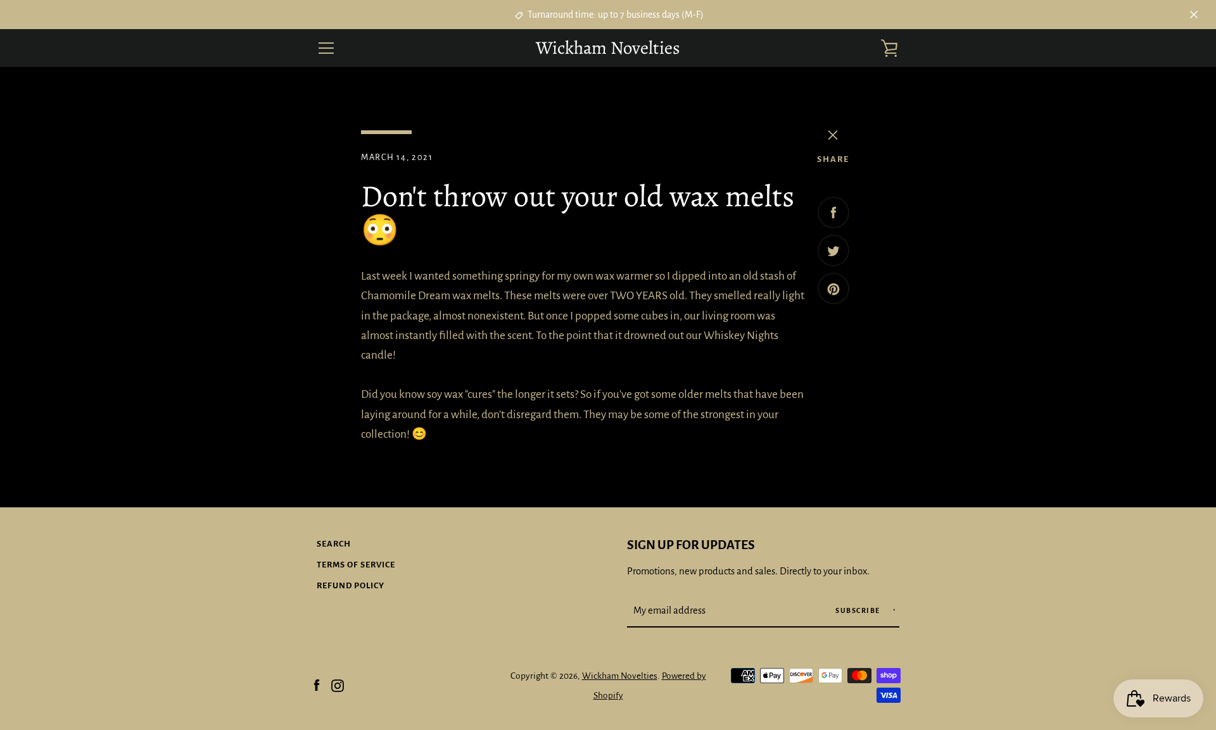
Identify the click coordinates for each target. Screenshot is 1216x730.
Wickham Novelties (608, 48)
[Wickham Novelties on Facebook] (316, 685)
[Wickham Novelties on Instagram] (337, 685)
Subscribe (858, 610)
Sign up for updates (691, 545)
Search (334, 543)
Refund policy (350, 585)
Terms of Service (356, 564)
